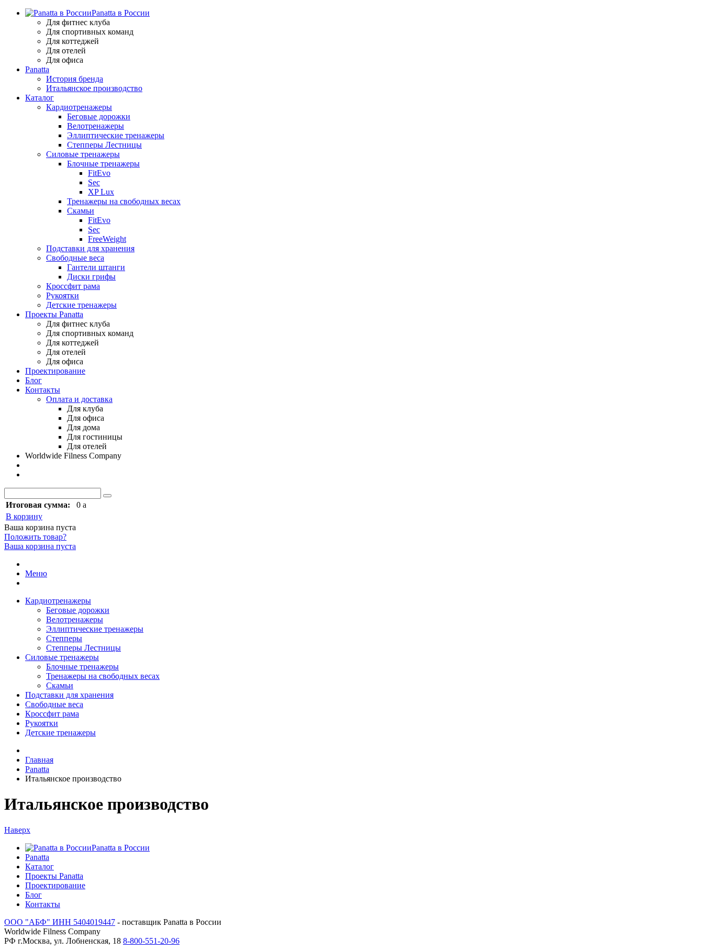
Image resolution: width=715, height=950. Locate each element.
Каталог (39, 97)
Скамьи (80, 210)
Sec (94, 182)
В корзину (24, 516)
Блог (33, 380)
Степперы (64, 638)
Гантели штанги (96, 267)
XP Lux (101, 191)
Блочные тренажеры (103, 163)
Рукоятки (62, 295)
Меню (36, 573)
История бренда (74, 78)
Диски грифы (91, 276)
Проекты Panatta (54, 314)
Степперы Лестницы (104, 144)
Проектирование (55, 370)
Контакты (42, 389)
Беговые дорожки (98, 116)
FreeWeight (107, 238)
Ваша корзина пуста (40, 546)
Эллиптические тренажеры (115, 135)
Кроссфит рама (73, 286)
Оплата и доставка (79, 399)
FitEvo (99, 173)
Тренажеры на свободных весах (124, 201)
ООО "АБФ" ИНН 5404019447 (59, 922)
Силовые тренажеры (83, 154)
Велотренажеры (95, 125)
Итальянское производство (94, 88)
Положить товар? (35, 536)
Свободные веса (75, 257)
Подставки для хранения (90, 248)
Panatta (37, 69)
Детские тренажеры (81, 304)
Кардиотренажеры (79, 107)
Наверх (17, 829)
